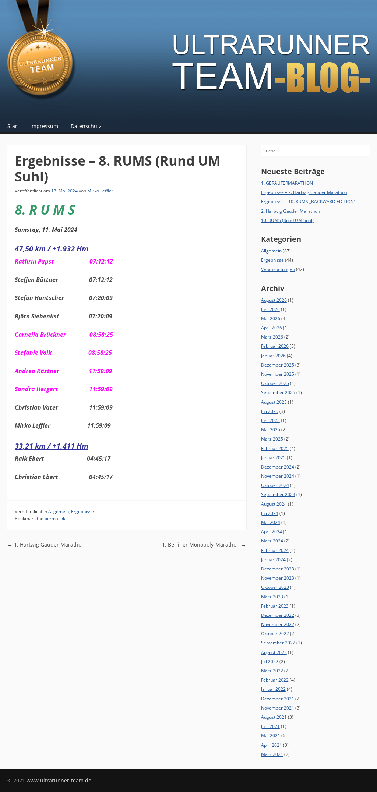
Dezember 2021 (277, 699)
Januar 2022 (273, 689)
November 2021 (277, 708)
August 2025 (274, 402)
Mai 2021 (270, 735)
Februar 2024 (275, 550)
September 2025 (278, 392)
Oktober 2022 (275, 633)
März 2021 (272, 754)
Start (13, 126)
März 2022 (272, 671)
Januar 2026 (273, 356)
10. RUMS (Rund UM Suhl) (287, 220)
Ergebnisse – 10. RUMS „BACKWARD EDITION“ (308, 201)
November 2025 (277, 374)
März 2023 (272, 597)
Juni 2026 (270, 309)
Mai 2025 (270, 430)
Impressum (44, 126)
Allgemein (58, 511)
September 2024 (278, 494)
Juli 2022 (269, 661)
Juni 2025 (270, 420)
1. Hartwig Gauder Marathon (46, 544)
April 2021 (271, 745)
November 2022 (277, 624)
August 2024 (274, 504)
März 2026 (272, 337)
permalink (55, 518)
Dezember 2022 (277, 615)
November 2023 (277, 578)
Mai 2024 (270, 522)
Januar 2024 (273, 559)
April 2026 (271, 328)
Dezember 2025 (277, 365)
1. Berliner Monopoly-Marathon (204, 544)
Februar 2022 (275, 680)
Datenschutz (86, 126)
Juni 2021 (270, 726)
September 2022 (278, 643)
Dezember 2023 (277, 569)
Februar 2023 (275, 606)
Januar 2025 (273, 458)
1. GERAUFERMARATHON (287, 183)
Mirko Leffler (100, 191)
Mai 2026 (270, 318)
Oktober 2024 (275, 485)
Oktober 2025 (275, 383)
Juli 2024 (269, 513)
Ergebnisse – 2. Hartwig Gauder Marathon (304, 192)
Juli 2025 (269, 411)
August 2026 (274, 300)
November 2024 (277, 476)
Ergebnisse (82, 511)
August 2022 (274, 652)
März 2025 (272, 439)
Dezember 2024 (277, 467)
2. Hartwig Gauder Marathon (290, 211)
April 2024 (271, 531)
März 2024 (272, 541)
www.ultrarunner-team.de (59, 780)
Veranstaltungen (278, 269)
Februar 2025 (275, 448)
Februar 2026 (275, 346)
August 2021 (274, 717)
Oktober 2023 (275, 587)
